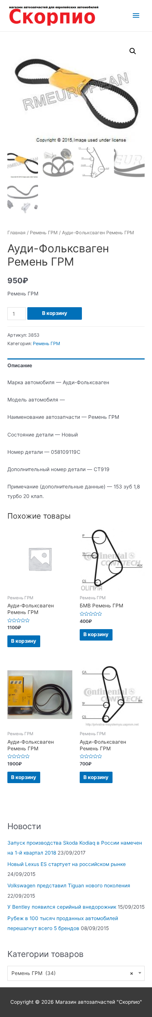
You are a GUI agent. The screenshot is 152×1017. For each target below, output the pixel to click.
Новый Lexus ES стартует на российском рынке (66, 864)
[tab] (76, 365)
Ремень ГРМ (44, 232)
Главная (16, 232)
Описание (19, 365)
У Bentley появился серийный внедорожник (61, 907)
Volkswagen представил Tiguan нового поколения (68, 885)
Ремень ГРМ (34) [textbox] (72, 973)
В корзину (54, 313)
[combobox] (76, 973)
